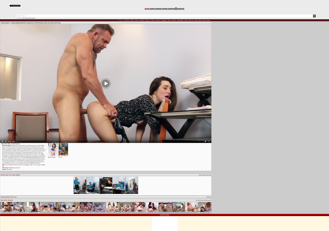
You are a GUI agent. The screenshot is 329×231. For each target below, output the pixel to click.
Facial (169, 20)
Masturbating (180, 20)
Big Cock (127, 20)
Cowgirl (152, 20)
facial (6, 164)
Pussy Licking (198, 20)
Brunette (148, 20)
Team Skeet (5, 23)
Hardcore (174, 20)
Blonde (137, 20)
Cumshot (158, 20)
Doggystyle (163, 20)
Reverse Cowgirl (206, 20)
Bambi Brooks (12, 167)
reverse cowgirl (37, 164)
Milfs (186, 20)
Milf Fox (164, 3)
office (31, 164)
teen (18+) (20, 164)
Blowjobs (142, 20)
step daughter (26, 164)
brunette (15, 164)
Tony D (18, 167)
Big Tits (132, 20)
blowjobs (10, 164)
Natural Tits (190, 20)
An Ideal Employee (15, 143)
